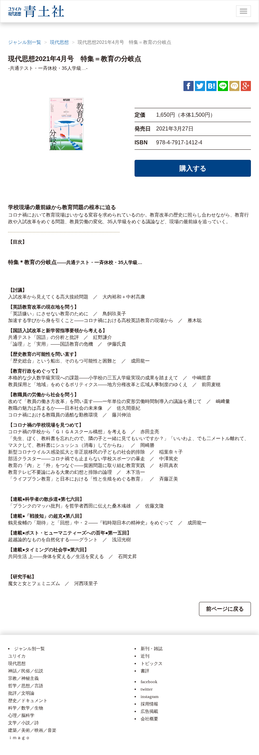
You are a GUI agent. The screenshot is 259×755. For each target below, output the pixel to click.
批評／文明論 (21, 693)
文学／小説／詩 (23, 722)
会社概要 (149, 718)
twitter (146, 689)
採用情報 (149, 703)
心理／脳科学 (21, 715)
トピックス (152, 663)
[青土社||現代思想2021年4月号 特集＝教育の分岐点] (211, 85)
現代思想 (59, 42)
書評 (145, 670)
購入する (192, 168)
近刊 (145, 656)
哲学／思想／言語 (25, 685)
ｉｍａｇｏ (19, 737)
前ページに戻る (225, 609)
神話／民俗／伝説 (25, 670)
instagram (150, 696)
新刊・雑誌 (152, 648)
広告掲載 (149, 711)
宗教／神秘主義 (23, 678)
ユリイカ (17, 656)
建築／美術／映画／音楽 (32, 730)
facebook (149, 681)
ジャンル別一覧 (24, 42)
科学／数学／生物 (25, 707)
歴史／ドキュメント (28, 700)
